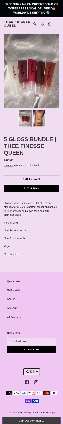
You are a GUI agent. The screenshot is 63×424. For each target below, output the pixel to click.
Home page (13, 289)
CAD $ (30, 371)
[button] (31, 420)
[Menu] (57, 23)
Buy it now (31, 188)
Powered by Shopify (45, 412)
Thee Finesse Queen (17, 23)
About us (12, 307)
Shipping (8, 165)
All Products (14, 317)
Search (11, 298)
